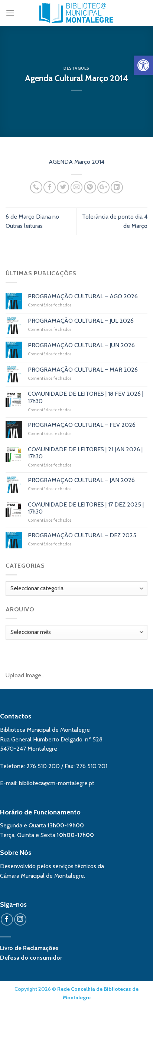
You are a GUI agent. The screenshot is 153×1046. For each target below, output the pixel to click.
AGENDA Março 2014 (76, 161)
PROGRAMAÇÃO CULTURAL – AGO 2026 (83, 296)
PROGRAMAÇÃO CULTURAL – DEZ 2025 (82, 535)
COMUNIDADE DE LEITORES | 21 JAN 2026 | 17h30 (85, 453)
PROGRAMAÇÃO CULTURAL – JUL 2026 (81, 320)
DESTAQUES (76, 68)
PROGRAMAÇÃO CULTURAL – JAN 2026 (81, 480)
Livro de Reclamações (29, 948)
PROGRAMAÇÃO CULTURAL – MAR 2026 (83, 369)
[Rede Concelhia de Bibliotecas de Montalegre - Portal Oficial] (76, 13)
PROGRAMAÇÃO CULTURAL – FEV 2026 (82, 424)
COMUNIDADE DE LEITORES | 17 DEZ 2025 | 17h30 (86, 508)
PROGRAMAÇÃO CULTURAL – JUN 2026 (81, 345)
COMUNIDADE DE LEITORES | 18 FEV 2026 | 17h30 (85, 397)
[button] (143, 65)
